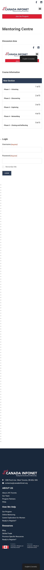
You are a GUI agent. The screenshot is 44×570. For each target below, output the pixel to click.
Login (7, 173)
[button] (40, 8)
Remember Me (11, 167)
